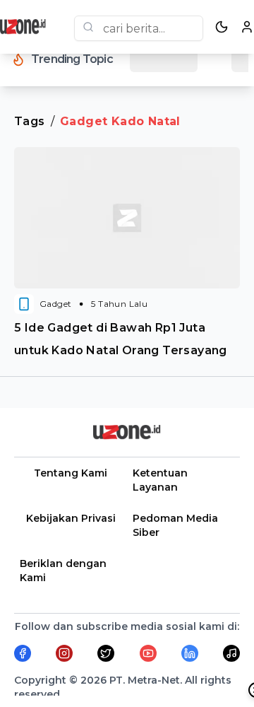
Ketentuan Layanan (160, 480)
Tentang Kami (70, 473)
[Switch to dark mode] (221, 27)
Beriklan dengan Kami (63, 570)
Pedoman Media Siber (175, 525)
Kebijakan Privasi (71, 518)
